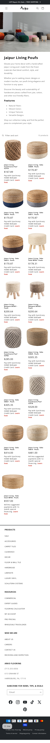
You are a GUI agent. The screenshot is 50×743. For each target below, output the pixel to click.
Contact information (39, 733)
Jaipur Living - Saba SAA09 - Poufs (35, 166)
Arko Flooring (16, 730)
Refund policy (27, 730)
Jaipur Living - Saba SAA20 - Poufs (35, 353)
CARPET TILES (10, 546)
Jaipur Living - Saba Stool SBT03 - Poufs (35, 259)
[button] (6, 8)
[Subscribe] (40, 692)
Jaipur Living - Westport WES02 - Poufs (35, 306)
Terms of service (11, 733)
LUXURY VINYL (10, 578)
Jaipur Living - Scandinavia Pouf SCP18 (35, 401)
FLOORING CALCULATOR (15, 609)
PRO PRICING (10, 619)
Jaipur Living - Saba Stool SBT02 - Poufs (11, 497)
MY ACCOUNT (10, 614)
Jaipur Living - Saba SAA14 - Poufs (11, 448)
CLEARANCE (9, 552)
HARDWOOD (10, 567)
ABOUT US (9, 639)
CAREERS (8, 644)
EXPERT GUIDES (11, 603)
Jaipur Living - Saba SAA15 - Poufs (35, 448)
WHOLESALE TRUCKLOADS (15, 624)
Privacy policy (39, 730)
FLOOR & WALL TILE (13, 562)
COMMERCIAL (10, 598)
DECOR (7, 557)
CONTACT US (10, 650)
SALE (7, 536)
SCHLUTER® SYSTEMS (14, 583)
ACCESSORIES (10, 541)
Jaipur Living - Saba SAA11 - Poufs (35, 213)
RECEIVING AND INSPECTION (16, 655)
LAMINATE (9, 573)
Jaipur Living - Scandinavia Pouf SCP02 (10, 354)
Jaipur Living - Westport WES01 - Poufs (10, 306)
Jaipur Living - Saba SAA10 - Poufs (11, 213)
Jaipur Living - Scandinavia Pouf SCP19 (10, 166)
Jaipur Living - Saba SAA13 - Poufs (11, 259)
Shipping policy (25, 733)
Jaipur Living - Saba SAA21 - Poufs (11, 401)
